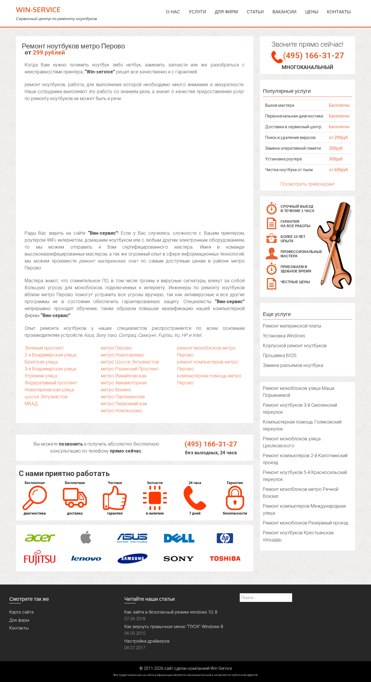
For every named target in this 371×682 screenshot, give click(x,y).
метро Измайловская (123, 376)
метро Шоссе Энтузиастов (130, 362)
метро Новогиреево (122, 355)
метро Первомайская (124, 403)
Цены (311, 12)
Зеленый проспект (44, 348)
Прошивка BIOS (280, 355)
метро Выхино (116, 389)
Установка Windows (284, 336)
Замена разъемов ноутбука (293, 365)
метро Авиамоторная (124, 383)
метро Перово (116, 348)
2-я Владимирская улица (50, 355)
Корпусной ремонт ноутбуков (295, 345)
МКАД (31, 403)
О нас (173, 12)
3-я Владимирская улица (50, 369)
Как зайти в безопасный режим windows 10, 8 (170, 612)
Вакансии (284, 12)
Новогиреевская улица (49, 389)
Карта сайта (21, 612)
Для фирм (19, 620)
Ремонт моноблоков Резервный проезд (305, 523)
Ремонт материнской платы (292, 326)
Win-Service (38, 9)
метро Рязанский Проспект (130, 369)
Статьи (255, 12)
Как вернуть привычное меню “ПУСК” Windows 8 (173, 626)
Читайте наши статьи (149, 599)
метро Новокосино (121, 410)
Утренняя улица (41, 376)
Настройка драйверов (147, 641)
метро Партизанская (123, 396)
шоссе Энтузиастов (46, 396)
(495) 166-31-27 (211, 444)
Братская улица (41, 362)
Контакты (339, 12)
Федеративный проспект (51, 383)
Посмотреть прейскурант (308, 184)
